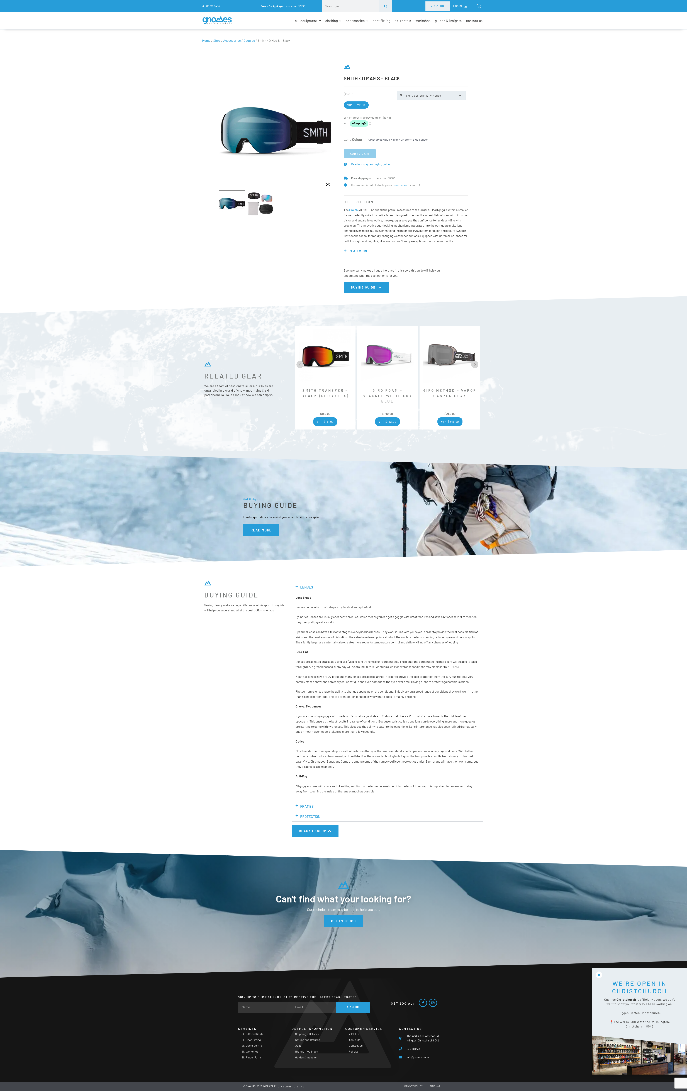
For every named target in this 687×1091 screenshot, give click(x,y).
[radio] (398, 139)
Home (206, 40)
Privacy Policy (413, 1086)
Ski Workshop (250, 1051)
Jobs (298, 1045)
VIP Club (354, 1034)
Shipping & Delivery (307, 1034)
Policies (354, 1051)
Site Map (435, 1086)
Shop (217, 40)
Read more (358, 251)
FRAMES (307, 806)
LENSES (306, 587)
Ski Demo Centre (252, 1045)
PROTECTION (310, 816)
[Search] (385, 6)
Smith (353, 210)
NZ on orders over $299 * (283, 6)
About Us (354, 1039)
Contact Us (356, 1045)
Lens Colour (353, 139)
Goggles (249, 40)
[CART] (479, 6)
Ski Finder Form (251, 1057)
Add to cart (360, 153)
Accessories (232, 40)
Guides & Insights (306, 1057)
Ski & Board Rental (253, 1034)
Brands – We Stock (306, 1051)
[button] (387, 587)
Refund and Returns (307, 1039)
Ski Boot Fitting (251, 1039)
